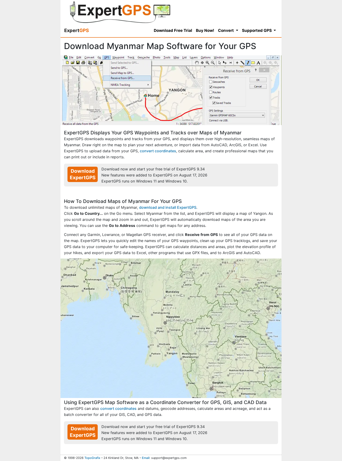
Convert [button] (226, 30)
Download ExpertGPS (83, 174)
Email (145, 458)
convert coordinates (158, 151)
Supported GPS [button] (257, 30)
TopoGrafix (92, 458)
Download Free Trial (173, 30)
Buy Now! (205, 30)
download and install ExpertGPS (167, 207)
